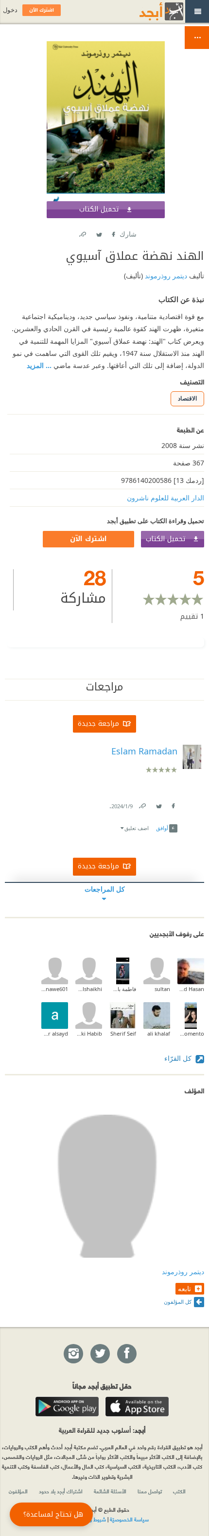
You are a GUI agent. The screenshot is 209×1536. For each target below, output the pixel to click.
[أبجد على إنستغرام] (73, 1354)
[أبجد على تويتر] (99, 1354)
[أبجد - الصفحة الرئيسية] (149, 11)
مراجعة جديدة (98, 723)
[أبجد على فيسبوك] (126, 1354)
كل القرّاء (178, 1058)
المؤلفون (18, 1491)
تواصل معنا (150, 1491)
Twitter (99, 232)
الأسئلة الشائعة (110, 1491)
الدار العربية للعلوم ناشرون (165, 497)
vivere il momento (190, 1033)
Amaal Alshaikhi (88, 988)
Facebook (112, 232)
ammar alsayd (54, 1033)
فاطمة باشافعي (122, 988)
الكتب (179, 1491)
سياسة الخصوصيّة (129, 1519)
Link (142, 804)
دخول (10, 10)
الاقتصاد (187, 398)
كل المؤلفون (178, 1301)
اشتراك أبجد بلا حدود (61, 1491)
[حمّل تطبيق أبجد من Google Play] (67, 1406)
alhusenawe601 (54, 988)
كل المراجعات (105, 889)
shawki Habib (88, 1033)
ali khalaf (158, 1033)
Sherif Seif (123, 1033)
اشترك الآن (88, 538)
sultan (162, 988)
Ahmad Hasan (190, 988)
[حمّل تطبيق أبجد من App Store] (137, 1406)
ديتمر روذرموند (165, 275)
